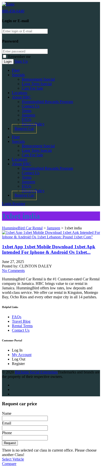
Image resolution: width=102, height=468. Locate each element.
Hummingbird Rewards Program (47, 102)
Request (10, 443)
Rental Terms (22, 326)
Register (18, 204)
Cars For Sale (32, 88)
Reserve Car (24, 128)
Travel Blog (21, 321)
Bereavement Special (38, 79)
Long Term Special (37, 84)
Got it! (82, 30)
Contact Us (30, 106)
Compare (9, 464)
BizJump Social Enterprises (36, 372)
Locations (19, 93)
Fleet (16, 70)
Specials (18, 75)
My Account (21, 355)
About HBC (21, 97)
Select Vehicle (13, 459)
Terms (26, 110)
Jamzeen (28, 115)
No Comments (13, 270)
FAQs (26, 119)
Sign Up (21, 61)
